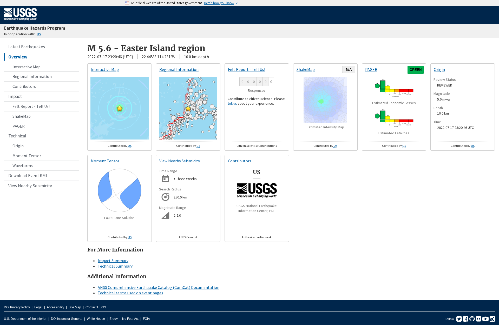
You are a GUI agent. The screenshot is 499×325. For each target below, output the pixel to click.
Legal (38, 307)
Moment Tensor (26, 155)
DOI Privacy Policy (17, 307)
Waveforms (22, 165)
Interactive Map (26, 66)
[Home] (20, 21)
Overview (17, 57)
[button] (119, 108)
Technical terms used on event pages (130, 292)
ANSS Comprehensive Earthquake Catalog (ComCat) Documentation (158, 287)
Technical (17, 136)
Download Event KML (28, 175)
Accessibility (55, 307)
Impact (15, 96)
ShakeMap (21, 116)
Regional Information (32, 76)
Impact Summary (113, 260)
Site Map (75, 307)
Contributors (24, 86)
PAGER (18, 126)
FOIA (146, 319)
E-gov (113, 319)
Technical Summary (115, 266)
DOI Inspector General (66, 319)
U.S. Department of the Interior (25, 319)
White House (96, 319)
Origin (18, 145)
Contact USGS (96, 307)
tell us (232, 103)
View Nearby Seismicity (30, 186)
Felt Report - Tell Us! (31, 106)
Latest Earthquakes (26, 47)
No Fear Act (130, 319)
